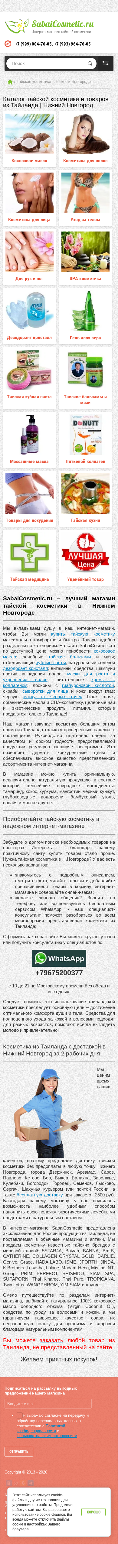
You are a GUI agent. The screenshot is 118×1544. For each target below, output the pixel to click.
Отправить (18, 1452)
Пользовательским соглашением (47, 1435)
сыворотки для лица (45, 691)
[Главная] (10, 81)
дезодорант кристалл (25, 668)
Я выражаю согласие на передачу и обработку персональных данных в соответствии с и (53, 1425)
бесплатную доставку (40, 1194)
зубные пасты (51, 662)
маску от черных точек (52, 696)
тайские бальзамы (69, 656)
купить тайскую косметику (83, 633)
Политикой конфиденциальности (41, 1428)
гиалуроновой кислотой (88, 685)
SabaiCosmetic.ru (62, 23)
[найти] (90, 63)
